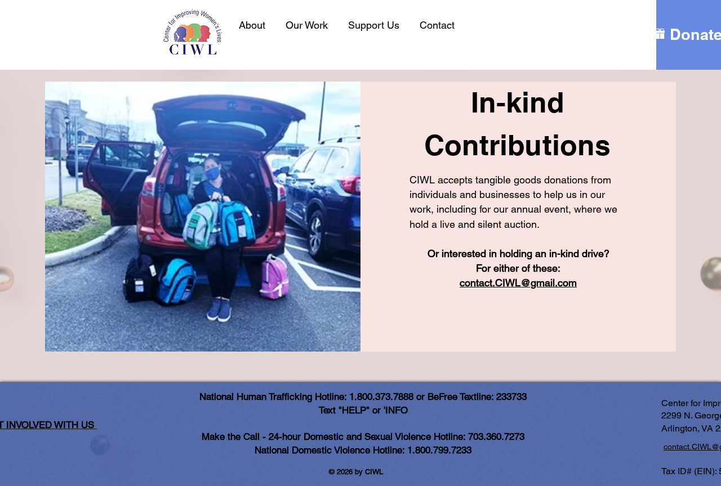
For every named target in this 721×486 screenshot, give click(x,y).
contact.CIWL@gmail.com (518, 283)
